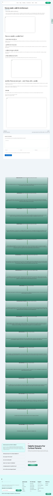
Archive (23, 489)
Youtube (46, 485)
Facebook (46, 483)
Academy (23, 2)
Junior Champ (32, 485)
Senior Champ (32, 486)
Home (18, 2)
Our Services (29, 2)
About (33, 2)
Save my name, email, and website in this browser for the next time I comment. (18, 152)
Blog (20, 2)
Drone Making (32, 488)
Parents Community (41, 488)
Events (36, 2)
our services (24, 486)
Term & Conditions (40, 485)
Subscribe (19, 490)
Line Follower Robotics (33, 489)
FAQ (38, 489)
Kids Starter (31, 483)
